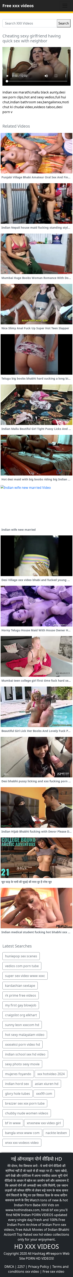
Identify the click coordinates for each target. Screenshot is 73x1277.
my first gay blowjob (20, 1005)
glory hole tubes (17, 1093)
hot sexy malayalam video (24, 1034)
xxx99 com (44, 1093)
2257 (21, 1266)
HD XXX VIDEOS (36, 1246)
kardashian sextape (20, 985)
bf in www (13, 1123)
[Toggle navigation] (65, 6)
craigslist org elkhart (21, 1015)
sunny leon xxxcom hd (22, 1025)
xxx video (32, 1271)
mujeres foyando (18, 1074)
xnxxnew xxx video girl (44, 1123)
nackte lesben (56, 1133)
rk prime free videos (20, 995)
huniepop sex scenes (21, 956)
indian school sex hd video (25, 1054)
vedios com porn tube (22, 966)
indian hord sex (17, 1083)
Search (63, 23)
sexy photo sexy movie (22, 1064)
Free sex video (53, 1271)
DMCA (9, 1266)
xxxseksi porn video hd (22, 1044)
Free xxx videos (18, 5)
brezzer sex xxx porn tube (25, 1103)
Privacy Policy (38, 1266)
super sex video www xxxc (25, 975)
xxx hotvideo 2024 (51, 1074)
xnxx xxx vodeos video (22, 1142)
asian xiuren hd (46, 1083)
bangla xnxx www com (22, 1133)
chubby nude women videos (26, 1113)
